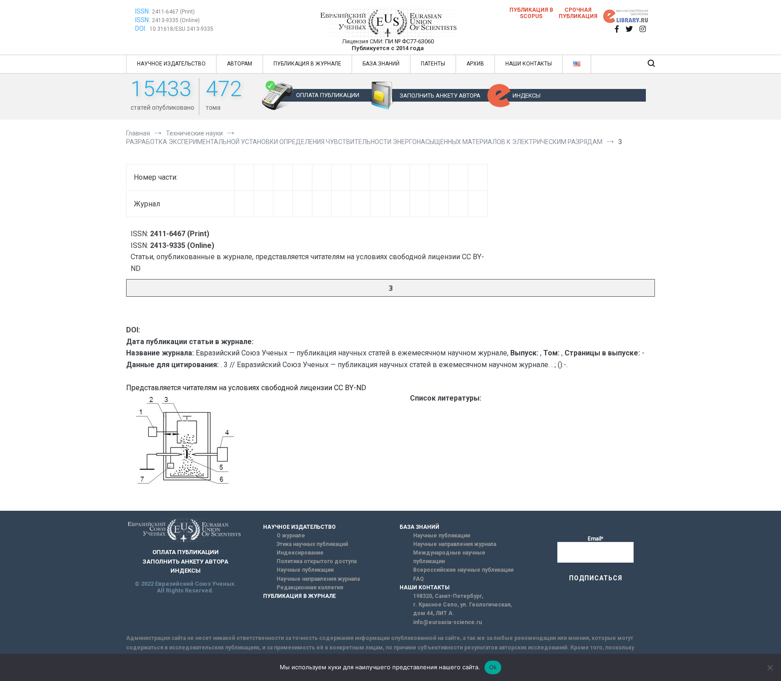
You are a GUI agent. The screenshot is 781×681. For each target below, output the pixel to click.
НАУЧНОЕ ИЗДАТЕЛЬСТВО (171, 64)
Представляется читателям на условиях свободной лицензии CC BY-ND (246, 387)
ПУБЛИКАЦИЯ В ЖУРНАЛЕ (307, 64)
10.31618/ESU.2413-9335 (181, 29)
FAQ (418, 579)
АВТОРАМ (239, 64)
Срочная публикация (578, 13)
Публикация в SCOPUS (531, 13)
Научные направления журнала (318, 579)
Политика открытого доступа (317, 561)
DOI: (141, 28)
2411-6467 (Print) (173, 12)
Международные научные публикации (449, 557)
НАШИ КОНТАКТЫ (528, 64)
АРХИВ (475, 64)
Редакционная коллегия (310, 587)
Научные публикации (305, 570)
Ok (493, 667)
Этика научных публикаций (312, 544)
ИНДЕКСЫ (527, 95)
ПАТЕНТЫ (433, 64)
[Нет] (769, 667)
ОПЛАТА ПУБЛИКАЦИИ (327, 95)
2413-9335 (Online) (176, 20)
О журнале (291, 535)
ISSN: (142, 11)
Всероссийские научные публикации (463, 570)
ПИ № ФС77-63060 (409, 41)
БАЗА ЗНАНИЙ (381, 64)
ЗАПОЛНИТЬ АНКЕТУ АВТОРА (440, 95)
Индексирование (300, 553)
